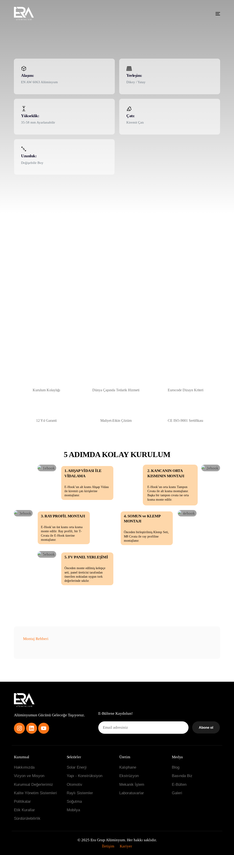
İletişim (108, 846)
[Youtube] (43, 728)
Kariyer (126, 846)
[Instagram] (19, 728)
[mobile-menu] (213, 14)
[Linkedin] (31, 728)
